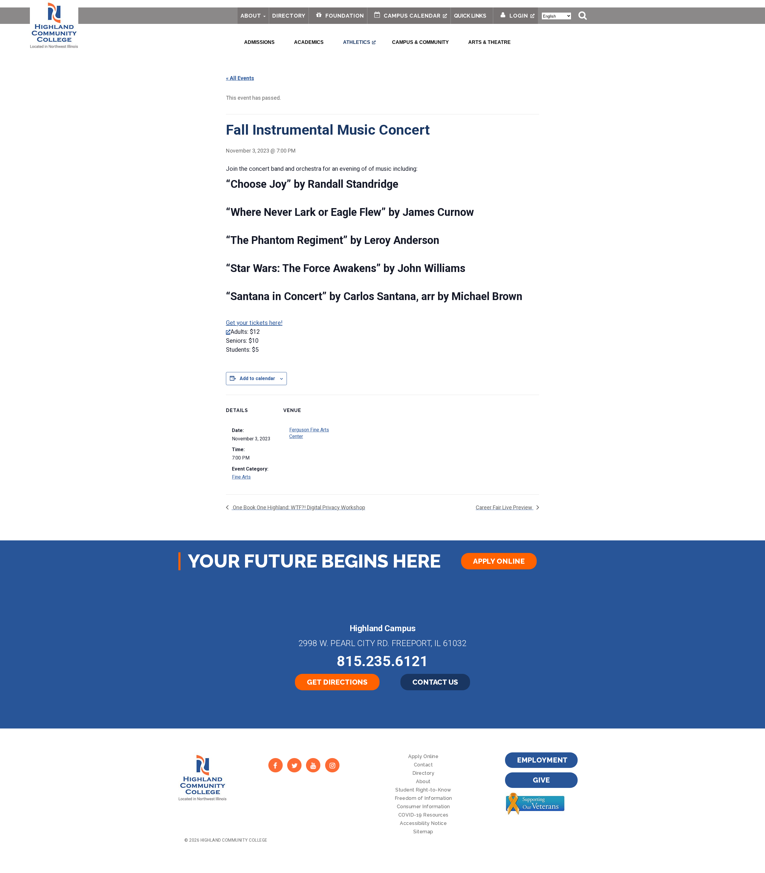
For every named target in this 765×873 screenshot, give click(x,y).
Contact (423, 765)
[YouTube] (313, 765)
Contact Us (435, 682)
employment (542, 760)
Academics (309, 42)
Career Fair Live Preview (504, 507)
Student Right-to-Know (423, 790)
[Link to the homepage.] (54, 24)
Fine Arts (241, 477)
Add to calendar (257, 378)
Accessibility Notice (423, 823)
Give (541, 780)
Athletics (356, 42)
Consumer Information (423, 806)
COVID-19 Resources (423, 815)
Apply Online (499, 561)
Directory (288, 16)
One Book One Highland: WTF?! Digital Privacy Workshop (298, 507)
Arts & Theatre (489, 42)
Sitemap (423, 831)
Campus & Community (420, 42)
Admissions (259, 42)
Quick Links (470, 16)
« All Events (240, 78)
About (251, 16)
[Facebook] (275, 765)
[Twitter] (294, 765)
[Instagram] (332, 765)
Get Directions (337, 682)
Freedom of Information (423, 798)
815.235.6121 (382, 661)
